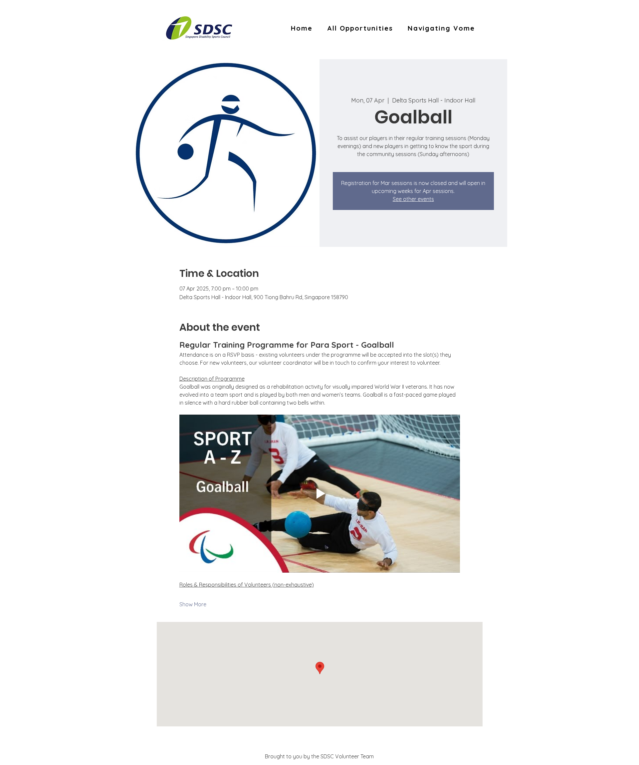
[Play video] (319, 493)
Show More (192, 604)
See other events (413, 199)
